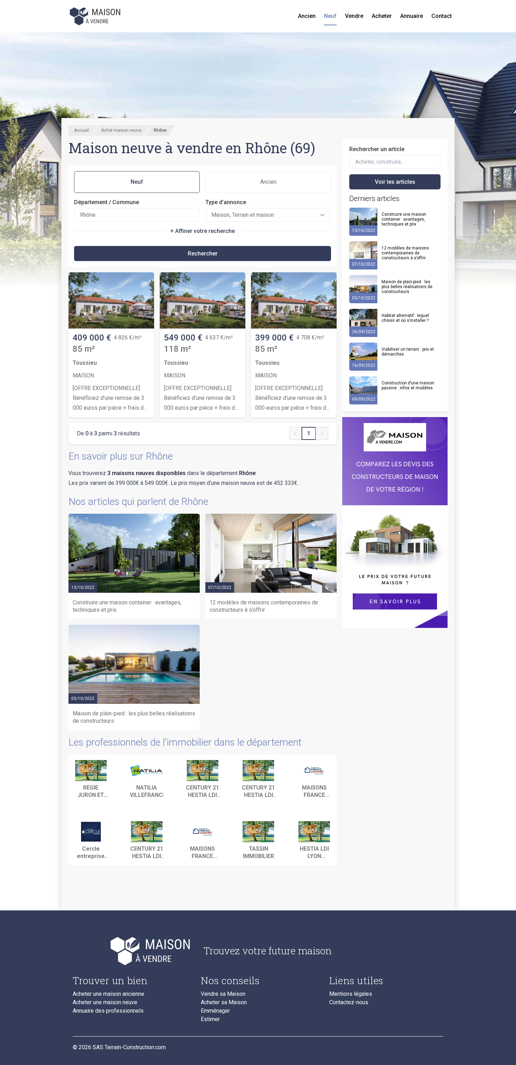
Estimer (210, 1019)
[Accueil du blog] (132, 951)
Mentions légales (350, 994)
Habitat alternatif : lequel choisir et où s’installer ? (405, 318)
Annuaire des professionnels (108, 1011)
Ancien (307, 16)
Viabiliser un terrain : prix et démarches (408, 352)
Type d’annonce (225, 202)
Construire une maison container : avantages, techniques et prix (404, 219)
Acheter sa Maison (224, 1002)
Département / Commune (106, 202)
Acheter (382, 16)
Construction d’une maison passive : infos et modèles (408, 385)
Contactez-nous (348, 1002)
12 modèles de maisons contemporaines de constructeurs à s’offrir (405, 253)
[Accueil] (95, 16)
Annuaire (411, 16)
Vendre (354, 16)
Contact (441, 16)
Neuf (330, 16)
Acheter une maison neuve (105, 1002)
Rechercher (203, 253)
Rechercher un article (376, 149)
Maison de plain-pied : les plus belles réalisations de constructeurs (407, 286)
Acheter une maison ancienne (108, 994)
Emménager (215, 1011)
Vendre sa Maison (223, 994)
